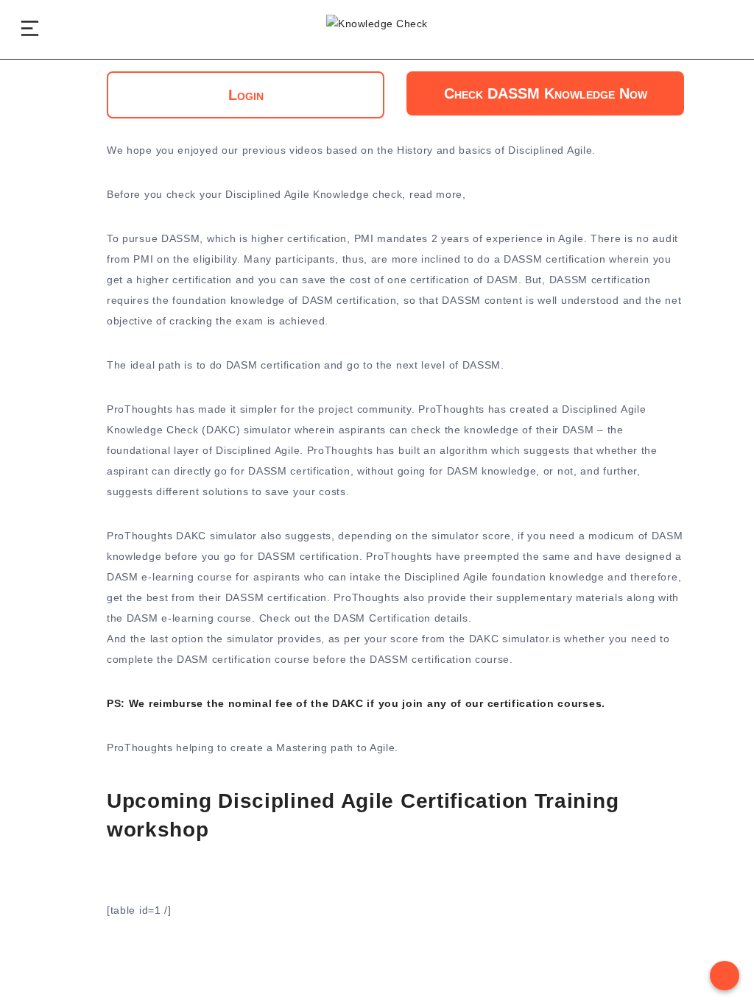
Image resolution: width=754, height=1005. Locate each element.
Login (246, 95)
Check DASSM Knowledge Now (545, 93)
